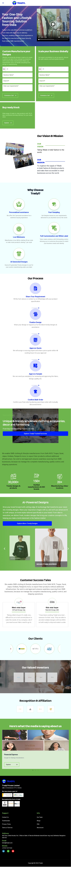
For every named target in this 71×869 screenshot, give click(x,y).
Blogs (38, 821)
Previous (9, 649)
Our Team (40, 817)
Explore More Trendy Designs (27, 523)
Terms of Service (7, 827)
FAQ (38, 824)
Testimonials (6, 821)
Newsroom (40, 827)
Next (70, 612)
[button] (4, 69)
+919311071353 (7, 848)
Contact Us (5, 817)
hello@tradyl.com (7, 843)
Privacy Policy (6, 824)
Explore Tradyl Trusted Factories (35, 433)
